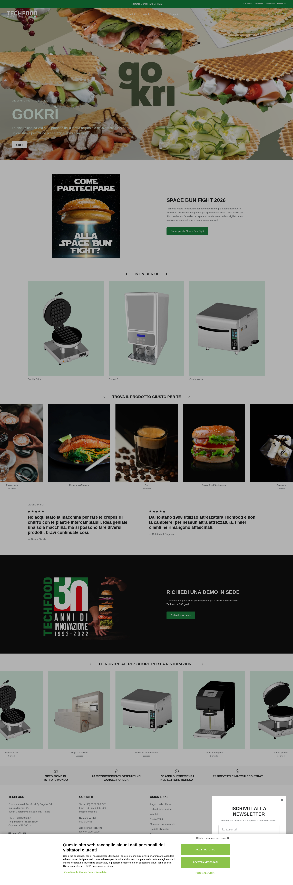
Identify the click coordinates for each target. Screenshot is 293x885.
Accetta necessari (205, 862)
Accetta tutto (205, 849)
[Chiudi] (282, 800)
